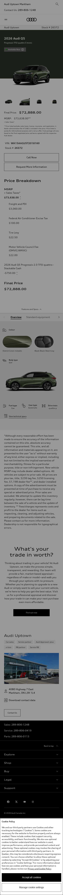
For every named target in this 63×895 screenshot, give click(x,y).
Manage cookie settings (31, 887)
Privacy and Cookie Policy (39, 868)
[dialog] (31, 856)
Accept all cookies (31, 877)
